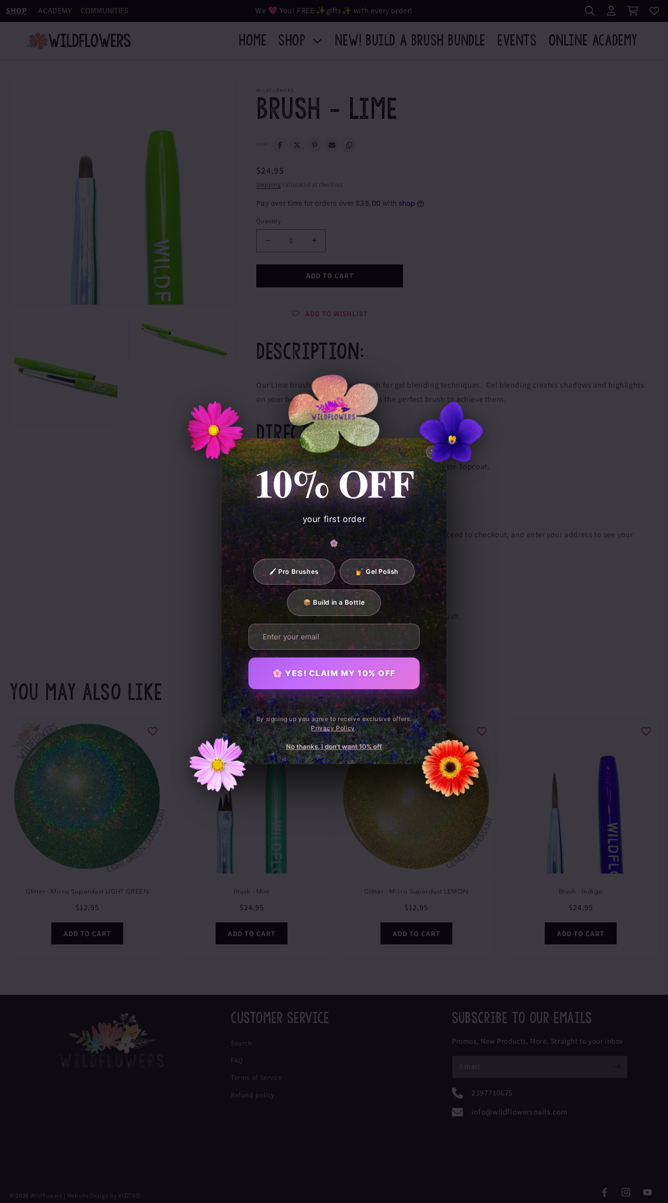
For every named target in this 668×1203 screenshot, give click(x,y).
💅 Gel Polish (377, 571)
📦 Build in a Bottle (334, 603)
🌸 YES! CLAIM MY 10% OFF (334, 673)
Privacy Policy (333, 728)
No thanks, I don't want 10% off (334, 746)
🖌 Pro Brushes (294, 571)
